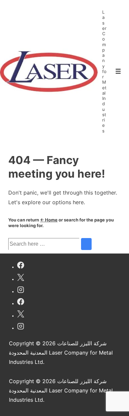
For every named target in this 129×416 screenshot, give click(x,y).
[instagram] (20, 291)
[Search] (86, 244)
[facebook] (20, 266)
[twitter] (20, 278)
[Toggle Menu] (118, 71)
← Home (49, 219)
